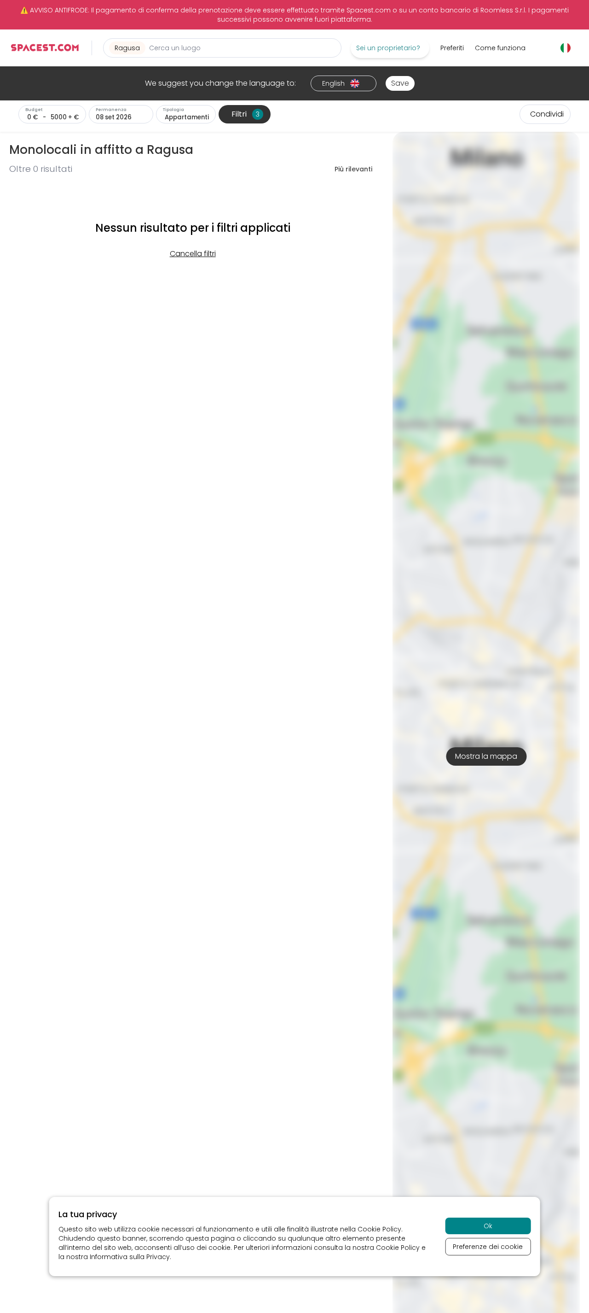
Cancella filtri (193, 253)
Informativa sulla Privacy (130, 1256)
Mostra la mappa (486, 756)
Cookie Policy (379, 1229)
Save (400, 83)
